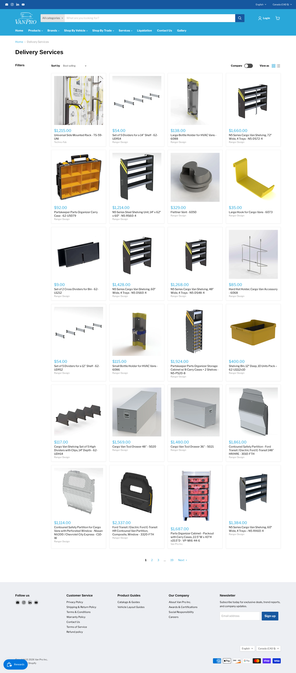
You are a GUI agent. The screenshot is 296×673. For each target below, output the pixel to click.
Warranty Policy (75, 617)
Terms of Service (76, 626)
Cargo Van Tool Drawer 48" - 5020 (134, 446)
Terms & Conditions (78, 612)
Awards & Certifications (183, 607)
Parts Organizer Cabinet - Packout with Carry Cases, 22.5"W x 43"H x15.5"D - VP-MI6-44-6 (192, 537)
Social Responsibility (181, 612)
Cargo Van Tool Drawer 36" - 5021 (192, 446)
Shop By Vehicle (75, 30)
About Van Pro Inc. (180, 602)
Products (34, 30)
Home (19, 30)
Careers (173, 617)
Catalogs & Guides (129, 602)
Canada (281, 4)
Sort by (55, 65)
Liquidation (144, 30)
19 (172, 560)
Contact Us (164, 30)
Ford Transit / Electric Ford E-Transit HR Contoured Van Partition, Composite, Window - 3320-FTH (134, 531)
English (259, 4)
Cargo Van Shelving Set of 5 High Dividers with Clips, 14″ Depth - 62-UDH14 (76, 450)
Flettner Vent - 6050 (183, 212)
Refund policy (74, 631)
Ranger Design (120, 142)
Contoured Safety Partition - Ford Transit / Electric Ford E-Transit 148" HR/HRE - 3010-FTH (251, 450)
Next (181, 560)
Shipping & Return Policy (81, 607)
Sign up (270, 616)
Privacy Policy (74, 602)
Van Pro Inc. (177, 544)
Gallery (181, 30)
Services (125, 30)
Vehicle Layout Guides (131, 607)
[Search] (239, 18)
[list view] (278, 66)
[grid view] (273, 66)
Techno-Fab (60, 142)
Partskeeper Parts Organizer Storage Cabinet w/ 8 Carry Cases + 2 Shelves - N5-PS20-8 (194, 369)
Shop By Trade (102, 30)
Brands (52, 30)
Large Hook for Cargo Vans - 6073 (251, 212)
